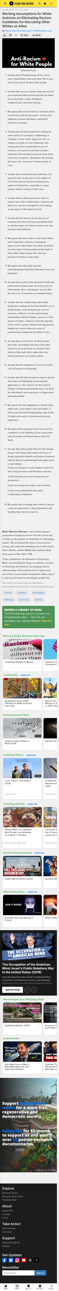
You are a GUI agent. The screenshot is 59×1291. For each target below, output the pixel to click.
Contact (6, 1214)
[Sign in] (51, 3)
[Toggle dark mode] (45, 3)
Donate (6, 1246)
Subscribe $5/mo (11, 1242)
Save (26, 35)
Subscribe (12, 1130)
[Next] (34, 990)
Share (38, 35)
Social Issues (24, 599)
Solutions (38, 599)
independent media (24, 1105)
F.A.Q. (5, 1217)
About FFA (7, 1210)
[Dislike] (10, 35)
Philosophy (8, 599)
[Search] (39, 3)
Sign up (40, 1273)
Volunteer (7, 1231)
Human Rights (38, 592)
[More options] (38, 661)
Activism (7, 592)
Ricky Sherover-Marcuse (18, 30)
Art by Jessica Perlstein (45, 1170)
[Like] (4, 35)
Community (22, 592)
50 (15, 1139)
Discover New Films (12, 1196)
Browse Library (10, 1192)
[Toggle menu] (5, 3)
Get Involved (8, 1228)
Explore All (25, 675)
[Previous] (27, 990)
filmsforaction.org (42, 30)
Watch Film (12, 989)
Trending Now (9, 1199)
